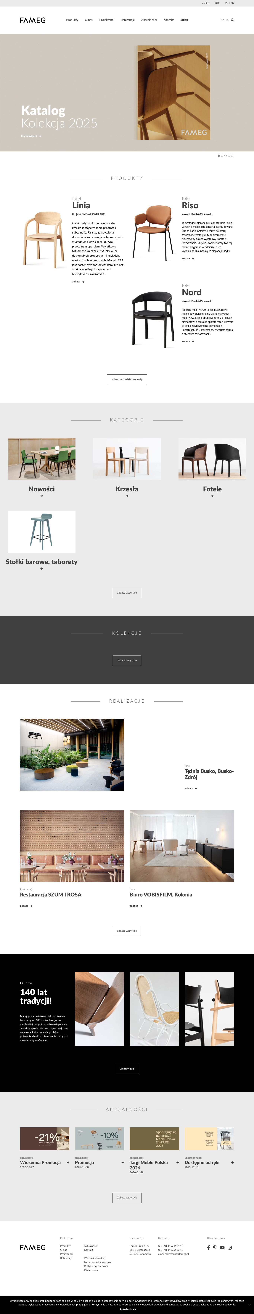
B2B (217, 3)
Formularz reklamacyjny (97, 1262)
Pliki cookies (91, 1270)
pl (226, 3)
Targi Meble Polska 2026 (149, 1165)
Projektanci (106, 19)
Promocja (84, 1162)
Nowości (41, 489)
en (232, 3)
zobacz (76, 281)
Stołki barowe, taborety (42, 562)
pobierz (206, 3)
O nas (89, 19)
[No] (249, 1305)
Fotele (212, 489)
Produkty (72, 19)
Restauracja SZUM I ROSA (50, 894)
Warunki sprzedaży (95, 1258)
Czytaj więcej (29, 136)
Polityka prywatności (96, 1266)
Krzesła (126, 489)
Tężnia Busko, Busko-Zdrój (209, 774)
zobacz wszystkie (127, 593)
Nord (192, 292)
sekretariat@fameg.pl (177, 1254)
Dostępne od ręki (202, 1162)
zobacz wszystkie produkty (127, 379)
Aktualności (149, 19)
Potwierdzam (128, 1309)
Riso (190, 206)
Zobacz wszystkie (127, 1197)
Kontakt (168, 19)
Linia (81, 206)
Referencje (128, 19)
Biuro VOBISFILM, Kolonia (161, 894)
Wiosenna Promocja (40, 1162)
